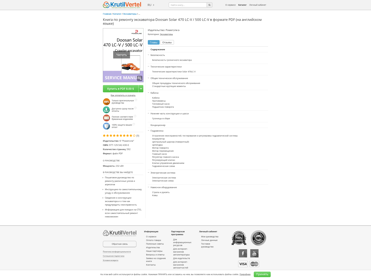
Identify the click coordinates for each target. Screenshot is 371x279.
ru (149, 5)
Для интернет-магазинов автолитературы (181, 251)
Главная (107, 13)
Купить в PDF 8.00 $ (120, 88)
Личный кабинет (257, 4)
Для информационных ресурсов (182, 242)
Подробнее (245, 274)
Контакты (151, 264)
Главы (153, 42)
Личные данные (209, 240)
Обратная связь (120, 244)
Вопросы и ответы (155, 254)
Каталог (242, 4)
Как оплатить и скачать (123, 95)
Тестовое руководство (207, 245)
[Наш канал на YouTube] (254, 253)
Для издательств (181, 258)
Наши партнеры (154, 251)
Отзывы (167, 42)
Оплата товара (153, 240)
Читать (121, 54)
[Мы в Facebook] (243, 253)
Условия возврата (110, 260)
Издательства (153, 247)
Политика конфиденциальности (117, 251)
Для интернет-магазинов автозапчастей (180, 264)
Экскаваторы (130, 13)
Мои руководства (209, 236)
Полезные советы (155, 243)
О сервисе (230, 4)
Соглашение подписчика (113, 256)
